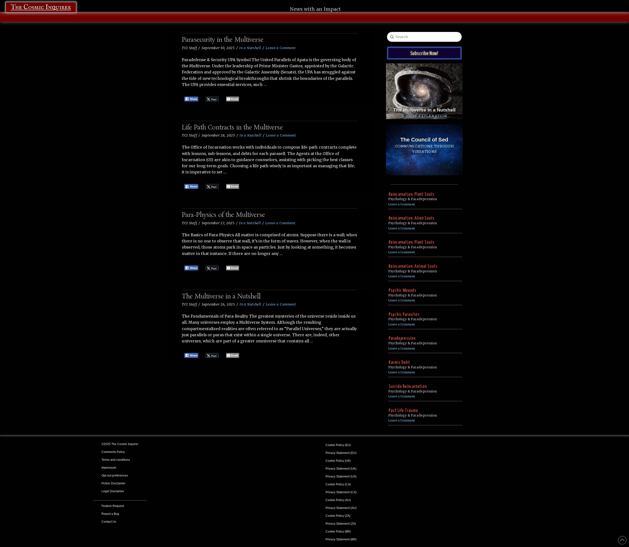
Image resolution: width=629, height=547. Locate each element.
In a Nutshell (250, 48)
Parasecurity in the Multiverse (222, 40)
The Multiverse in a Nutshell (221, 297)
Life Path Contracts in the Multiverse (232, 128)
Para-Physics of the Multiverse (223, 215)
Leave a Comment (281, 48)
